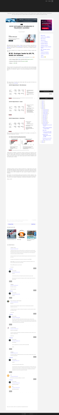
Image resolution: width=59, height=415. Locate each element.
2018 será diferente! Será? (47, 139)
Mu (12, 386)
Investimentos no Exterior (45, 53)
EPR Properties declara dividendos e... (30, 240)
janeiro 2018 (45, 123)
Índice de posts (43, 38)
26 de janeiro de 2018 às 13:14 (16, 340)
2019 (43, 107)
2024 (43, 100)
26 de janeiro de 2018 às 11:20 (14, 328)
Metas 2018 (44, 130)
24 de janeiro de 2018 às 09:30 (16, 317)
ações (21, 24)
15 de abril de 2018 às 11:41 (15, 360)
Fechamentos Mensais (44, 43)
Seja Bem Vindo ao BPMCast (45, 37)
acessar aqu (16, 83)
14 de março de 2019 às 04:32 (14, 376)
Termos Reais (13, 247)
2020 (43, 105)
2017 (43, 140)
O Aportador (13, 327)
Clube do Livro (43, 40)
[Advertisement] (29, 6)
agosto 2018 (45, 114)
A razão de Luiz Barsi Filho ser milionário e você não (47, 132)
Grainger (12, 221)
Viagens (42, 55)
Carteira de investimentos (45, 52)
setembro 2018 (45, 113)
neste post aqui (19, 46)
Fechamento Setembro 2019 (11, 239)
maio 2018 (44, 118)
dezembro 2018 (45, 109)
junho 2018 (44, 117)
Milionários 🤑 (43, 56)
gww (15, 221)
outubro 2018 (45, 112)
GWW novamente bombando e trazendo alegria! (47, 128)
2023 (43, 102)
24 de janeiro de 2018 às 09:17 (14, 285)
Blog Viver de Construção (15, 300)
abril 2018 (44, 119)
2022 (43, 103)
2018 (43, 108)
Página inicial (43, 35)
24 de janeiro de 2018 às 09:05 (14, 248)
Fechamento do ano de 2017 (47, 138)
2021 (43, 104)
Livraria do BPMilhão (44, 41)
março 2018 (45, 121)
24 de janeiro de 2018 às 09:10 (16, 272)
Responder (35, 268)
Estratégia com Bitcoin (44, 45)
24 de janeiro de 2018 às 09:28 (16, 294)
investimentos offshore (19, 221)
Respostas (11, 268)
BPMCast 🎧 (19, 239)
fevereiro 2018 (45, 122)
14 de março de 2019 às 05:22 (16, 387)
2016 (43, 142)
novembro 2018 (45, 110)
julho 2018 (44, 116)
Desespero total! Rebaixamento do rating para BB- (47, 135)
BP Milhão (21, 29)
